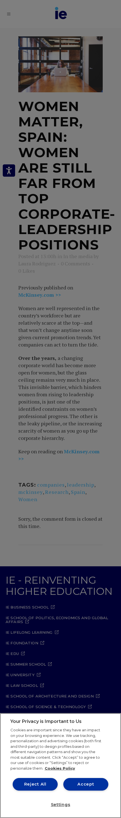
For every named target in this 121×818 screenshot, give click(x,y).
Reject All (35, 784)
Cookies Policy (60, 768)
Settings (60, 804)
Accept (85, 784)
